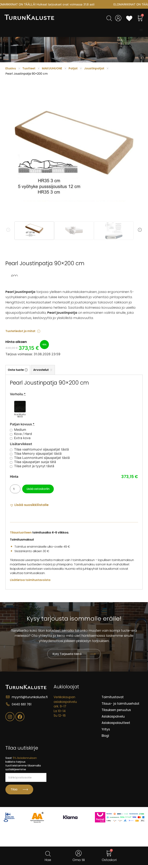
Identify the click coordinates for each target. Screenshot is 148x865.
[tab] (17, 370)
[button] (141, 30)
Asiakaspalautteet (116, 723)
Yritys (106, 729)
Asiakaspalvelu (113, 716)
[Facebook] (19, 716)
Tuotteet (28, 68)
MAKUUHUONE (52, 68)
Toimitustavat (113, 697)
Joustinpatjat (94, 68)
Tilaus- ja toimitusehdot (120, 703)
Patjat (73, 68)
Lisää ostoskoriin (38, 489)
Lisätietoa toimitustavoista (30, 580)
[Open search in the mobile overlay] (108, 18)
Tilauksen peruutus (116, 710)
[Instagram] (9, 716)
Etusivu (10, 68)
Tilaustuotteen (21, 532)
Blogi (105, 735)
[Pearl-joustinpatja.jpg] (74, 156)
